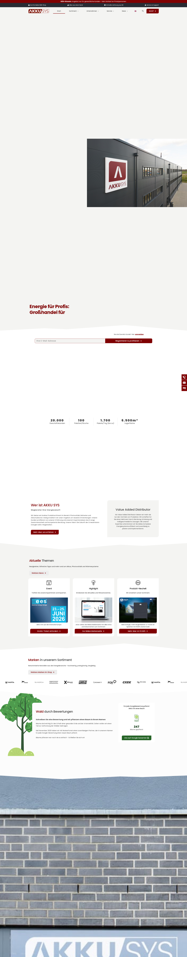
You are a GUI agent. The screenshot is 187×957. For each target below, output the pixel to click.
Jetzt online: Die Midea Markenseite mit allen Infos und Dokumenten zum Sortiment (93, 626)
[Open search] (143, 11)
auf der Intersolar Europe (49, 625)
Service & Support (153, 5)
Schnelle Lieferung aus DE (114, 5)
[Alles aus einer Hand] (68, 5)
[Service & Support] (145, 5)
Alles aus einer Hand (76, 5)
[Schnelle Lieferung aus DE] (105, 5)
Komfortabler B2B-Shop (38, 5)
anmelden (139, 334)
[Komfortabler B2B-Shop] (29, 5)
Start (59, 11)
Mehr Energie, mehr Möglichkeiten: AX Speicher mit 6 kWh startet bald (137, 626)
